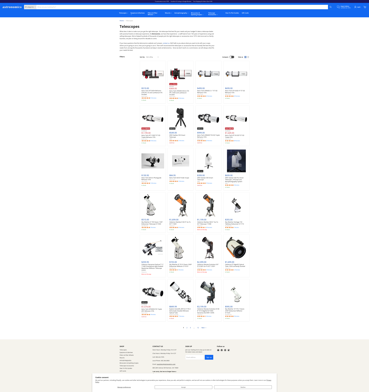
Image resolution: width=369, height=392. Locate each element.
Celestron (172, 226)
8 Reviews (236, 316)
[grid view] (245, 57)
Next (203, 328)
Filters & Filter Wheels (152, 13)
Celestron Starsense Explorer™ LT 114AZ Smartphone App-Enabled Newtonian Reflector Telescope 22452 (152, 267)
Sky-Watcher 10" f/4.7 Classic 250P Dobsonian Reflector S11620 (234, 311)
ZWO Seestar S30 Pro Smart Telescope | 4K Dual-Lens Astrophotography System (234, 179)
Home (122, 20)
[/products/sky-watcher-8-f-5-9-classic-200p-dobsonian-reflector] (180, 247)
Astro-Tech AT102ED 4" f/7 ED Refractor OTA (235, 92)
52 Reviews (209, 96)
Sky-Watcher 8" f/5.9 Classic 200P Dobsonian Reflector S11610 (180, 265)
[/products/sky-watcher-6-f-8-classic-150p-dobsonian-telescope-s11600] (152, 205)
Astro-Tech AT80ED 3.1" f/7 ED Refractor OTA (207, 92)
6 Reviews (236, 185)
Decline (243, 387)
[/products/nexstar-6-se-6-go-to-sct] (208, 205)
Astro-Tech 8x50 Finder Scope (179, 178)
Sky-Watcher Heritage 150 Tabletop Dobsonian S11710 (234, 223)
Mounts (168, 13)
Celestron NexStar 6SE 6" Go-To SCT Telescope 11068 (207, 223)
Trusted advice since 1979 (162, 1)
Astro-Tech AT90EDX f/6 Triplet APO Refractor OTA (151, 310)
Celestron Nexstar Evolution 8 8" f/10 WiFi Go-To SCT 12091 (208, 265)
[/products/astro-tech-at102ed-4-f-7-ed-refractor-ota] (236, 74)
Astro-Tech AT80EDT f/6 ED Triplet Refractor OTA (208, 136)
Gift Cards (245, 13)
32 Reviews (209, 140)
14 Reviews (181, 181)
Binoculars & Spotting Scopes (196, 13)
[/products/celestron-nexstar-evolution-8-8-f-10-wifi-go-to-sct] (208, 247)
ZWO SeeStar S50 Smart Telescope (177, 136)
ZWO (170, 139)
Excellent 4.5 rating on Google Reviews (181, 1)
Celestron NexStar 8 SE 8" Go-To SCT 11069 (180, 223)
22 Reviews (181, 140)
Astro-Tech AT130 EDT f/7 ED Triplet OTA (234, 136)
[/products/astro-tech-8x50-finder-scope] (180, 161)
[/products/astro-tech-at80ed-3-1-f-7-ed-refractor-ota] (208, 74)
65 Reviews (237, 96)
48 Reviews (237, 141)
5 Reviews (153, 227)
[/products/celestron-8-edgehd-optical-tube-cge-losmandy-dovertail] (236, 247)
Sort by (142, 57)
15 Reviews (209, 183)
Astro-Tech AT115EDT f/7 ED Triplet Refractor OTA (150, 136)
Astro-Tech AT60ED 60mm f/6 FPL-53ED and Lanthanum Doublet (179, 93)
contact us (166, 43)
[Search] (330, 7)
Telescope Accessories (212, 13)
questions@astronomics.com (166, 364)
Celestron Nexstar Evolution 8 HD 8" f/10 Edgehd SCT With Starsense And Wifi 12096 (208, 311)
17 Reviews (181, 316)
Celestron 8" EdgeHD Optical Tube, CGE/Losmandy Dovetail (235, 265)
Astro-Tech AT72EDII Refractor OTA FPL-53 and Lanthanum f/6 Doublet (151, 92)
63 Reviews (181, 98)
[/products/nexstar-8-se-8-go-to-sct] (180, 205)
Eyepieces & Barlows (138, 13)
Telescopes (123, 13)
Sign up (209, 357)
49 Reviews (153, 141)
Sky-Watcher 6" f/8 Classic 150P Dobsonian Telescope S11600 (151, 223)
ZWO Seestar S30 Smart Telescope (205, 179)
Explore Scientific (173, 314)
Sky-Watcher (144, 226)
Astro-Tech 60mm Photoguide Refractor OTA (151, 179)
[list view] (248, 57)
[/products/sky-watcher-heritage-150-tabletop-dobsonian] (236, 205)
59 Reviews (153, 98)
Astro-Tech (144, 96)
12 (198, 328)
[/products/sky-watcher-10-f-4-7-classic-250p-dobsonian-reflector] (236, 292)
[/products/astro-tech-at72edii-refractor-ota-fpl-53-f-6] (152, 74)
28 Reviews (209, 227)
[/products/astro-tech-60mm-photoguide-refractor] (152, 161)
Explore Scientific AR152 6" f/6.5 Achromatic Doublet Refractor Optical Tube (180, 311)
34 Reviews (181, 227)
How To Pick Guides (232, 13)
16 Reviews (153, 183)
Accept (183, 387)
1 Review (236, 227)
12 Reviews (237, 270)
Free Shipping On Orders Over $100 (202, 1)
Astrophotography (180, 13)
